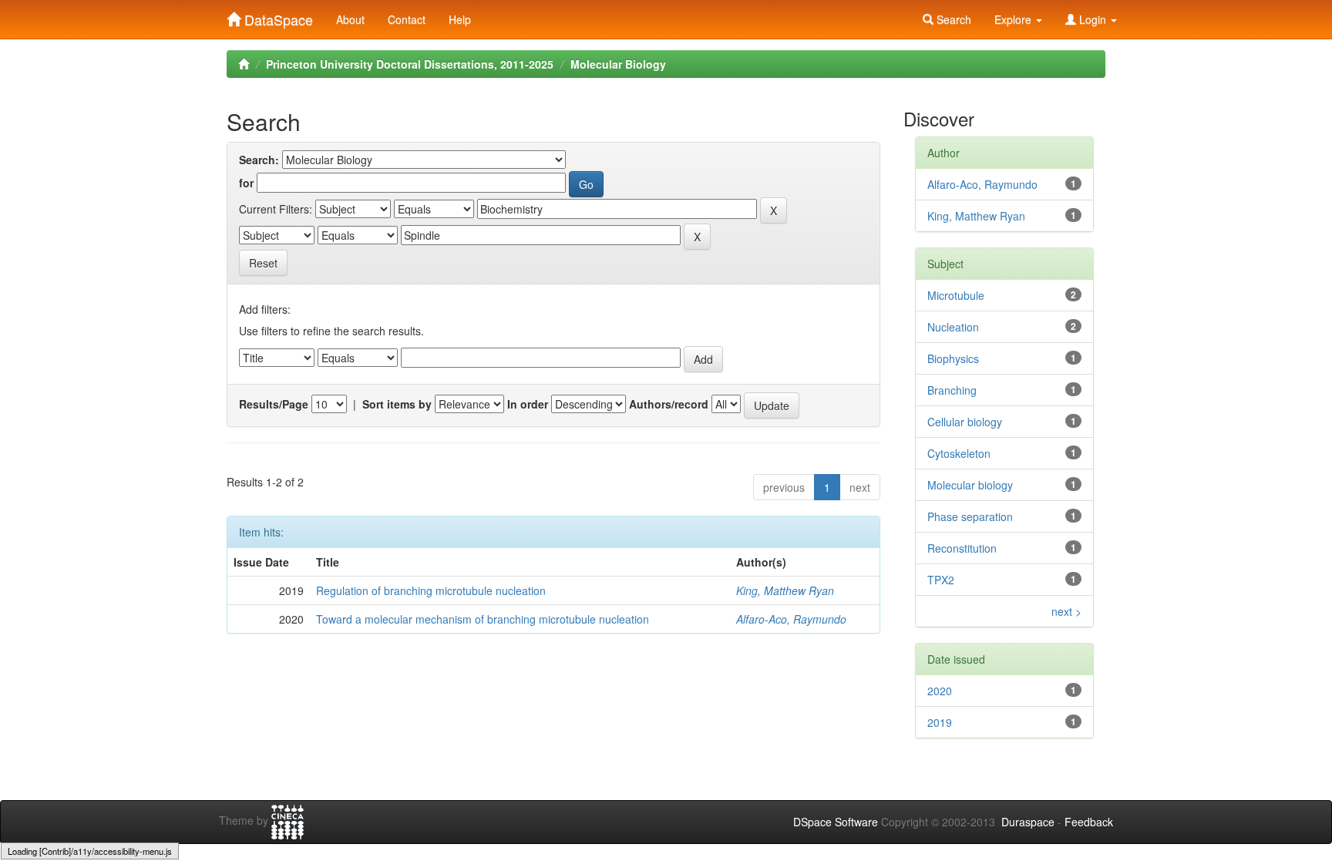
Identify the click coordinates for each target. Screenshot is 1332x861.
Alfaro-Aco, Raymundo (791, 619)
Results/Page (273, 404)
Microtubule (955, 295)
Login (1092, 19)
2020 (939, 690)
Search (952, 19)
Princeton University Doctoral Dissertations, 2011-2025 (409, 64)
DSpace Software (835, 821)
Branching (952, 390)
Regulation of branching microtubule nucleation (431, 590)
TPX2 (940, 579)
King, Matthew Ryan (785, 590)
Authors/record (668, 404)
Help (460, 19)
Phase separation (970, 516)
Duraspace (1027, 821)
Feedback (1089, 821)
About (350, 19)
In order (527, 404)
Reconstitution (962, 548)
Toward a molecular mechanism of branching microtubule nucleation (482, 619)
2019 (939, 722)
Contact (407, 19)
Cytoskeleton (959, 453)
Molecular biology (970, 485)
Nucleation (953, 327)
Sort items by (397, 404)
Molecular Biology (618, 64)
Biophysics (953, 358)
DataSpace (276, 16)
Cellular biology (964, 421)
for (246, 182)
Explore (1014, 19)
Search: (259, 159)
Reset (263, 263)
